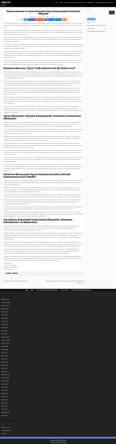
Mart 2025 (4, 353)
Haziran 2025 (5, 343)
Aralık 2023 (4, 400)
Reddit (40, 19)
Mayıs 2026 (4, 309)
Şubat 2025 (4, 356)
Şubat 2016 (4, 415)
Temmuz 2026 (5, 302)
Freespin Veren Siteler (10, 265)
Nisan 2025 (4, 349)
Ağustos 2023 (5, 412)
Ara (88, 9)
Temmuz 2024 (5, 378)
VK (46, 19)
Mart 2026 (4, 315)
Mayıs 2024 (4, 384)
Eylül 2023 (4, 409)
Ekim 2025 (4, 331)
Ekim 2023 (4, 406)
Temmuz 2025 (5, 340)
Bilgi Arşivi (6, 2)
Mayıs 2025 (4, 346)
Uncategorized (52, 17)
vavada (3, 434)
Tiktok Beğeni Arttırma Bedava (105, 2)
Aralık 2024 (4, 362)
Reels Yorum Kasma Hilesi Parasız (74, 2)
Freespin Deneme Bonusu (11, 267)
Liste (61, 2)
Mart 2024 (4, 390)
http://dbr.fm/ (8, 263)
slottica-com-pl (6, 427)
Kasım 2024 (4, 365)
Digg (52, 19)
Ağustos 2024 (5, 374)
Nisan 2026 (4, 312)
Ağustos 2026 (5, 299)
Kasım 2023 (4, 403)
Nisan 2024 (4, 387)
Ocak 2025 (4, 359)
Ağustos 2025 (5, 337)
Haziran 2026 (5, 305)
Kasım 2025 (4, 327)
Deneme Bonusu (8, 269)
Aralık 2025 (4, 324)
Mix (65, 19)
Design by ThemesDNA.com (58, 442)
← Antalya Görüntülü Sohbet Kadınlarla (14, 281)
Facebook (32, 19)
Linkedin (59, 19)
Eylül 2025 (4, 334)
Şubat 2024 (4, 393)
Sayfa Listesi (90, 2)
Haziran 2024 (5, 381)
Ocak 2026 (4, 321)
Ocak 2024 (4, 396)
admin (34, 16)
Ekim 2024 (4, 368)
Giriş (56, 2)
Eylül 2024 (4, 371)
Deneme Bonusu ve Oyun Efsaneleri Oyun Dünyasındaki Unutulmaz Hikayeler (43, 12)
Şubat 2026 (4, 318)
